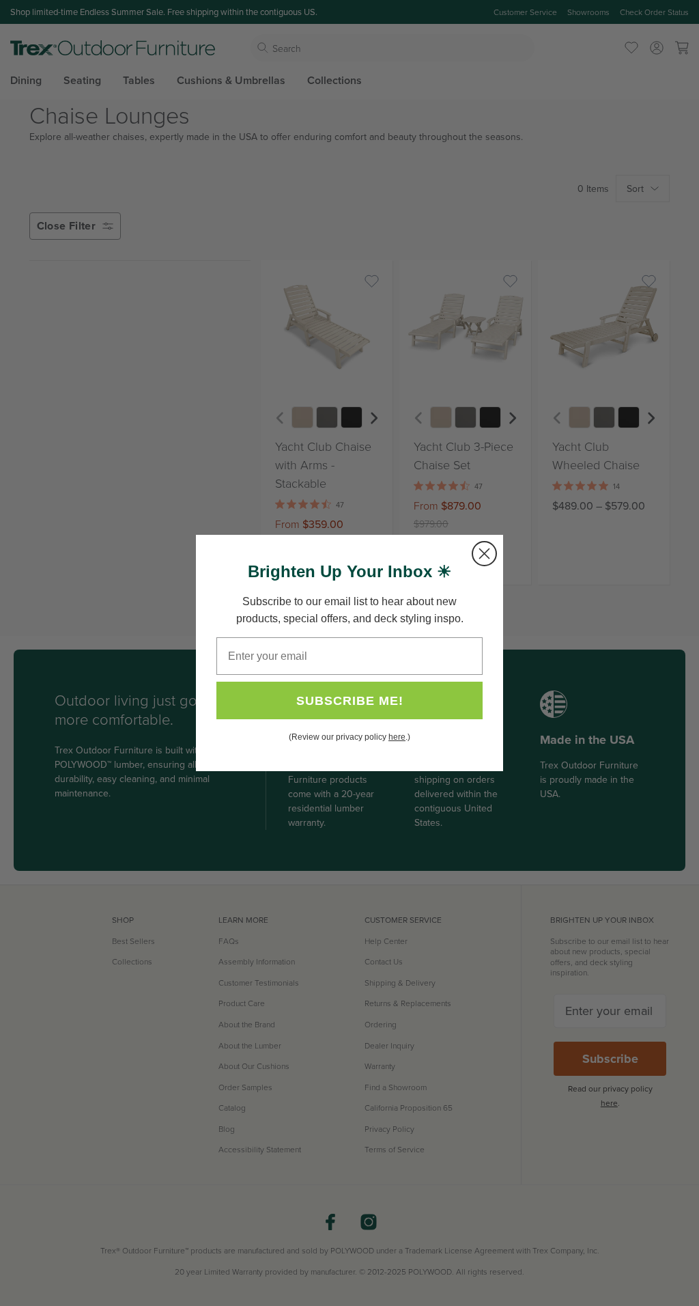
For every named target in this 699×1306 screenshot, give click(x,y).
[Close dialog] (484, 554)
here (396, 737)
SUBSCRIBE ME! (349, 701)
